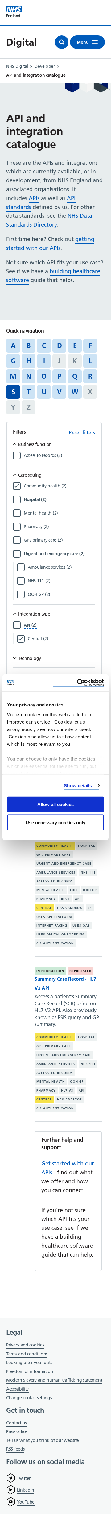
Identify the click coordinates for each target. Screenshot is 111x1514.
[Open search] (61, 42)
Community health (54, 846)
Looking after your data (29, 1362)
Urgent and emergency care (64, 864)
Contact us (16, 1423)
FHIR (74, 890)
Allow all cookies (55, 804)
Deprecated (80, 971)
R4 (90, 908)
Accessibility (17, 1389)
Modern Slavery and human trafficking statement (54, 1380)
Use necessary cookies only (55, 822)
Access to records (54, 881)
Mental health (50, 890)
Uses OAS (81, 925)
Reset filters (82, 433)
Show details (78, 785)
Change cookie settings (28, 1398)
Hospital (86, 846)
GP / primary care (53, 855)
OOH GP (90, 890)
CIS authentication (55, 943)
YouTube (26, 1502)
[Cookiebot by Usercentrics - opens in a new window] (78, 683)
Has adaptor (69, 1099)
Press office (16, 1432)
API (78, 899)
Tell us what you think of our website (42, 1440)
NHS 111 (88, 872)
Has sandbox (69, 908)
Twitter (24, 1478)
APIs (34, 198)
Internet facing (51, 925)
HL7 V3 (67, 1090)
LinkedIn (25, 1490)
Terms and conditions (26, 1354)
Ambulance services (56, 872)
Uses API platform (54, 917)
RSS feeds (15, 1449)
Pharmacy (46, 899)
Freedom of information (29, 1371)
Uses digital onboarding (60, 934)
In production (50, 971)
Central (44, 908)
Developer (45, 66)
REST (65, 899)
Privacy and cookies (25, 1345)
